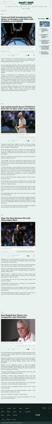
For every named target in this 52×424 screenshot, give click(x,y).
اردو (10, 1)
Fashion (45, 6)
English (4, 1)
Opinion (16, 6)
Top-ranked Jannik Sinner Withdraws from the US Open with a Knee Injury (18, 108)
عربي (2, 1)
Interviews (21, 6)
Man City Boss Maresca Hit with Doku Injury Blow (45, 52)
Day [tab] (47, 18)
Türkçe (8, 1)
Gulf (5, 6)
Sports (36, 6)
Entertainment (40, 6)
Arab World (9, 6)
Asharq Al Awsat (6, 51)
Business (29, 6)
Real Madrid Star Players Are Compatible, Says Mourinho (14, 316)
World (13, 6)
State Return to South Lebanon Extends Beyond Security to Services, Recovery (20, 10)
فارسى (12, 1)
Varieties (25, 6)
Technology (28, 8)
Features (23, 8)
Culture (33, 6)
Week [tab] (49, 18)
